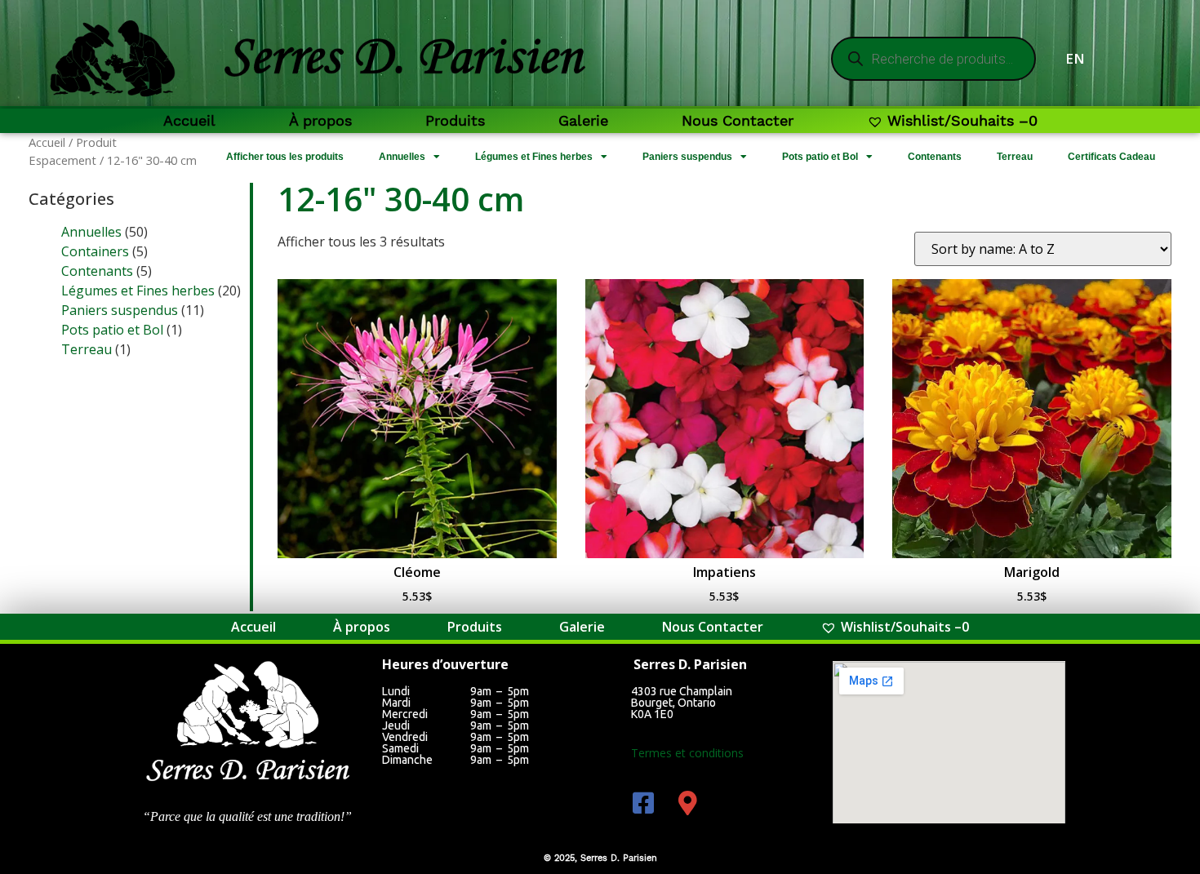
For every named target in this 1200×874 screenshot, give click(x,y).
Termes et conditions (687, 753)
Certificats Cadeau (1111, 156)
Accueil (189, 120)
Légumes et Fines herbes (534, 156)
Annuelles (402, 156)
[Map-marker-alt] (688, 803)
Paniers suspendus (687, 156)
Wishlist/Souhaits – (962, 120)
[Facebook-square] (643, 803)
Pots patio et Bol (820, 156)
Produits (455, 120)
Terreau (1015, 156)
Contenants (935, 156)
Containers (95, 251)
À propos (320, 120)
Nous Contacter (737, 120)
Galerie (583, 120)
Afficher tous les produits (285, 156)
